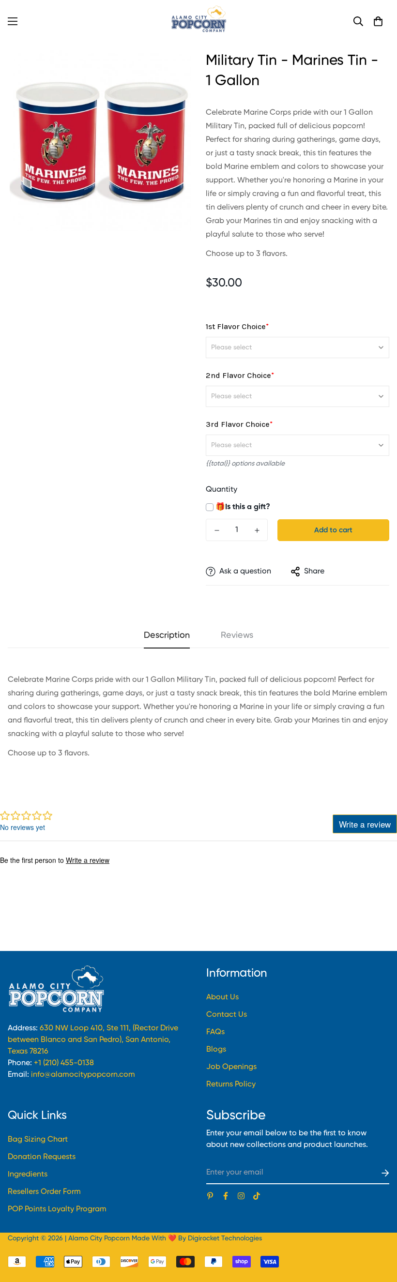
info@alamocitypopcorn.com (83, 1075)
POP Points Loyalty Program (57, 1209)
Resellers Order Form (44, 1192)
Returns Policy (231, 1084)
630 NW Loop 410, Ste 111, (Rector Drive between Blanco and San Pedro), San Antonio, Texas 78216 (93, 1040)
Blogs (216, 1050)
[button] (378, 21)
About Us (222, 997)
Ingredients (27, 1174)
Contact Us (226, 1015)
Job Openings (231, 1067)
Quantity (221, 490)
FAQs (215, 1032)
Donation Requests (42, 1157)
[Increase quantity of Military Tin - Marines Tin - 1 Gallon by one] (256, 530)
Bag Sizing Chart (38, 1140)
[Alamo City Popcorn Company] (198, 21)
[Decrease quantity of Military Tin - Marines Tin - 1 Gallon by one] (216, 530)
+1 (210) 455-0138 (64, 1063)
